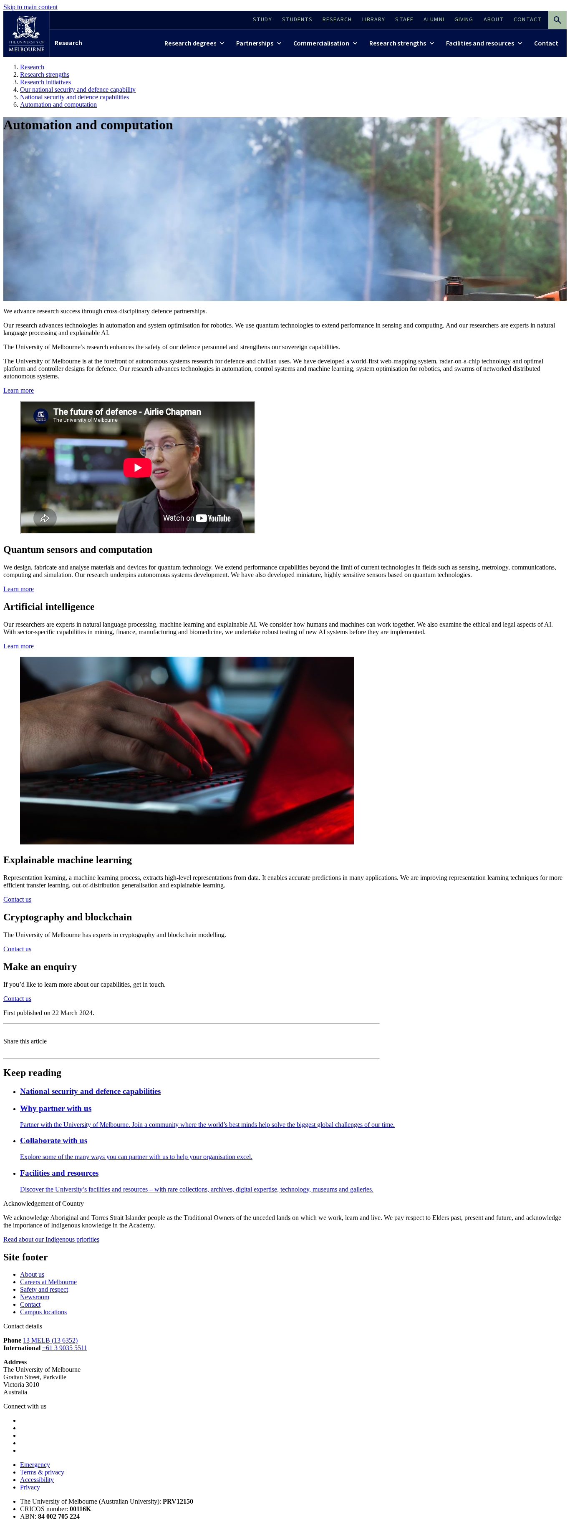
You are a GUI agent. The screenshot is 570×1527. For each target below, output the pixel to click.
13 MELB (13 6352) (50, 1340)
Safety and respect (44, 1289)
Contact (30, 1304)
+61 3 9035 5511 (64, 1347)
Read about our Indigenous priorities (51, 1239)
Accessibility (37, 1479)
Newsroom (34, 1296)
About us (32, 1274)
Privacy (30, 1487)
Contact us (17, 899)
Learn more (18, 390)
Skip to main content (30, 6)
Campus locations (43, 1311)
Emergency (35, 1464)
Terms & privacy (42, 1472)
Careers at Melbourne (48, 1281)
